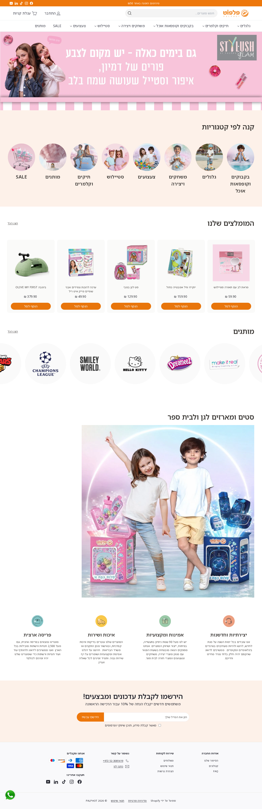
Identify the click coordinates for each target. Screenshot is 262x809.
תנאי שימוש (167, 766)
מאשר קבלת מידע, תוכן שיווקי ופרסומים (131, 725)
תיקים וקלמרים (216, 25)
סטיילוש (103, 25)
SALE (57, 25)
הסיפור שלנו (211, 760)
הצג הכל (13, 223)
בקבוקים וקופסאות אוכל (174, 25)
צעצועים (79, 25)
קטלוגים (213, 766)
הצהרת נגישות (165, 771)
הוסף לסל (231, 306)
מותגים (40, 25)
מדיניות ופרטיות (137, 800)
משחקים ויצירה (132, 25)
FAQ (215, 771)
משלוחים (168, 760)
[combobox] (171, 13)
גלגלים (244, 25)
